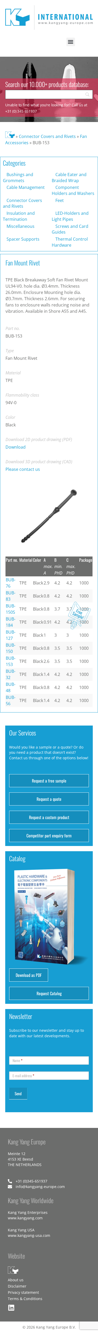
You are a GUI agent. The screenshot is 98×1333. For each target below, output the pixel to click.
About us (16, 1279)
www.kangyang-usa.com (29, 1235)
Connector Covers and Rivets (47, 136)
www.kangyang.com (25, 1217)
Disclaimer (17, 1286)
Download (15, 447)
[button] (70, 42)
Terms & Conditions (25, 1298)
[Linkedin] (11, 1307)
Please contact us (22, 469)
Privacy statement (23, 1292)
